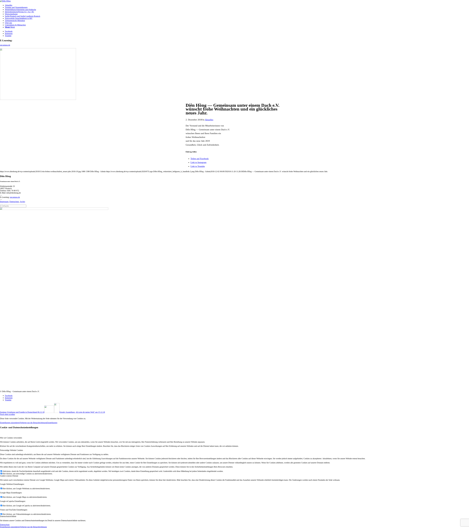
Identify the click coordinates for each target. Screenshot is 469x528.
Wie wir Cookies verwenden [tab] (11, 438)
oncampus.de (5, 45)
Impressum (4, 202)
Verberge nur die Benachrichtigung (33, 423)
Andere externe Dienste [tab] (9, 476)
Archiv (22, 202)
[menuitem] (237, 5)
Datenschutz (14, 202)
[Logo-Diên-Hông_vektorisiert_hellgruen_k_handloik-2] (5, 1)
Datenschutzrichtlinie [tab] (8, 516)
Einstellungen (52, 423)
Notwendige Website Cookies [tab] (11, 450)
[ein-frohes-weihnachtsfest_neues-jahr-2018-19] (38, 99)
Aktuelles (209, 119)
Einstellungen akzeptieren (10, 423)
